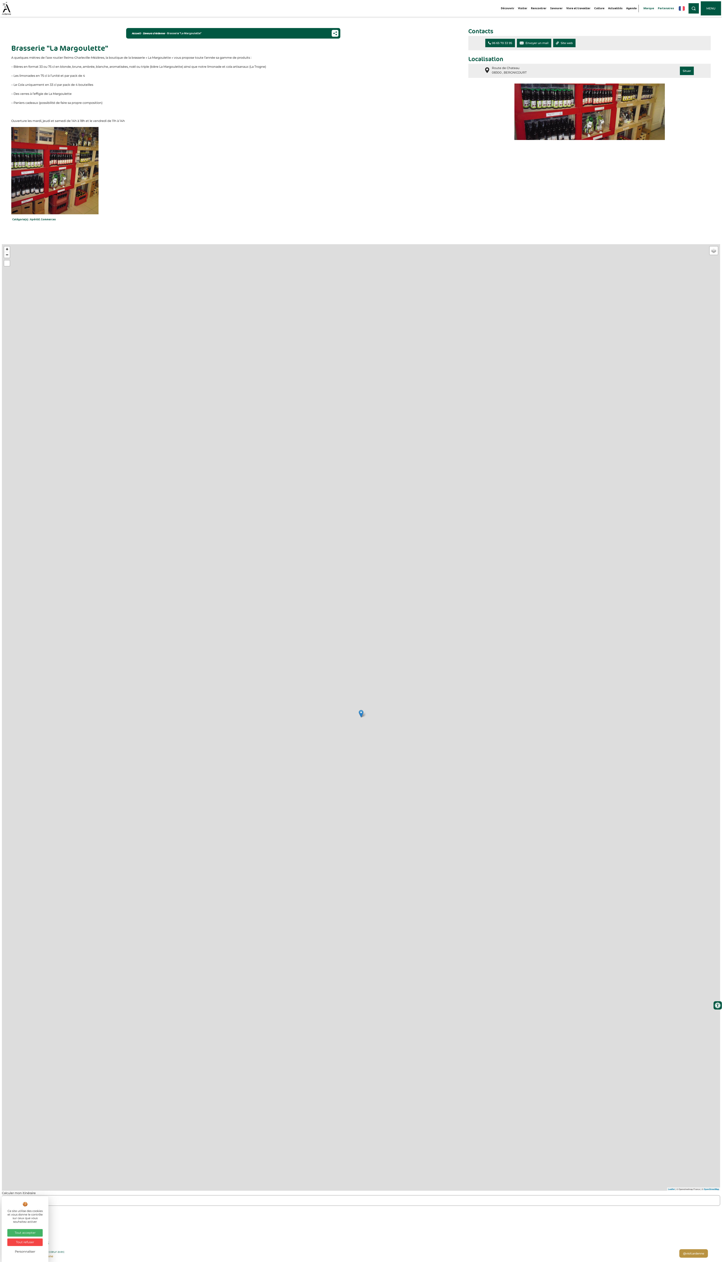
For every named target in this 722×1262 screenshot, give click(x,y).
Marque (648, 8)
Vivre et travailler (578, 8)
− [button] (7, 254)
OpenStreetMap (711, 1189)
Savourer (556, 8)
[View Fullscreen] (7, 263)
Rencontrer (538, 8)
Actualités (615, 8)
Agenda (631, 8)
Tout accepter (25, 1233)
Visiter (522, 8)
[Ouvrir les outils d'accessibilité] (718, 1005)
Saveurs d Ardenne (154, 33)
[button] (500, 43)
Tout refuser (25, 1242)
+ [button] (7, 249)
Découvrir (507, 8)
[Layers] (714, 250)
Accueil (136, 33)
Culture (599, 8)
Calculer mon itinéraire (19, 1193)
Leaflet (671, 1189)
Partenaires (666, 8)
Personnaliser (25, 1251)
